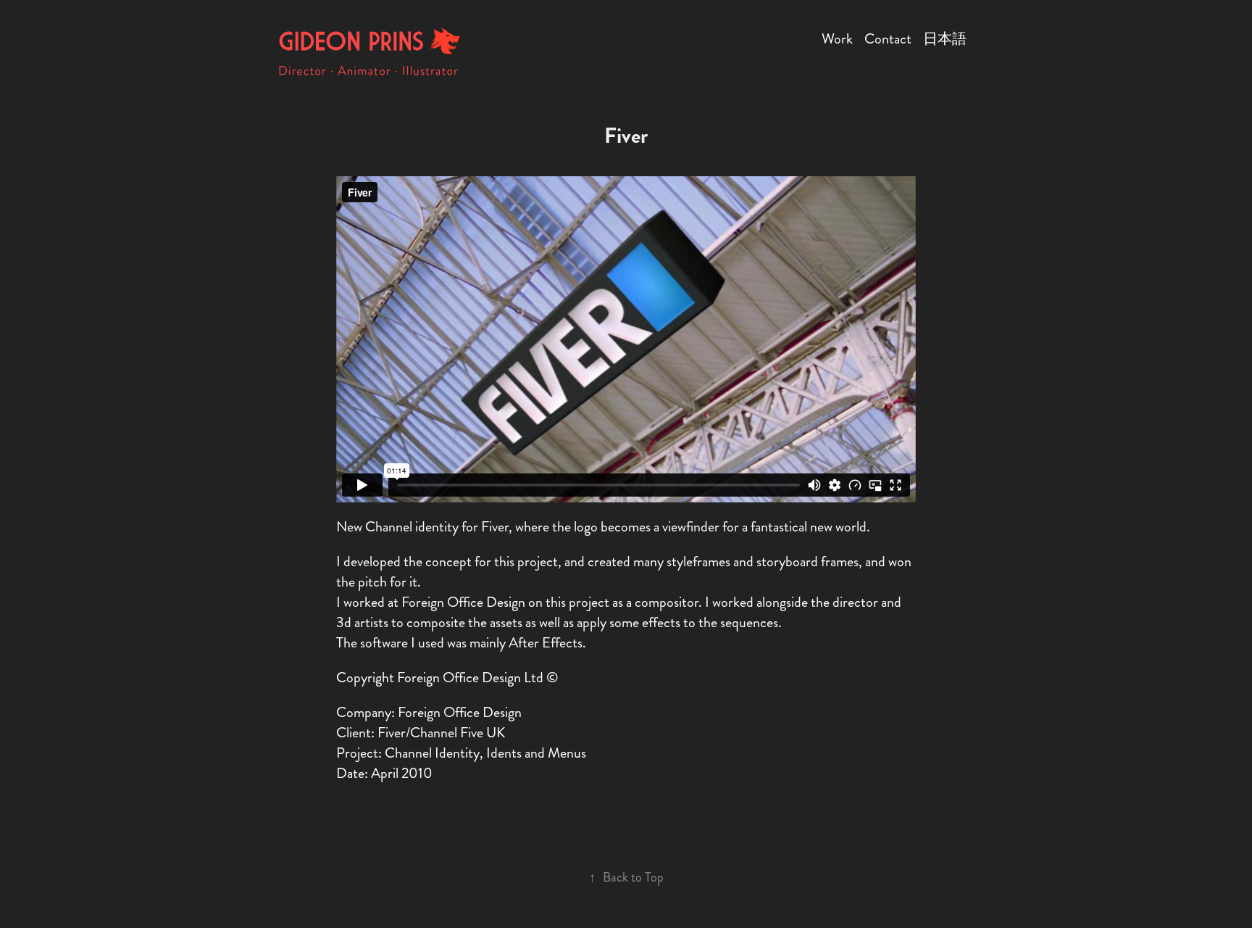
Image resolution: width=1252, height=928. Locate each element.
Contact (887, 38)
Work (837, 38)
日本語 (945, 38)
